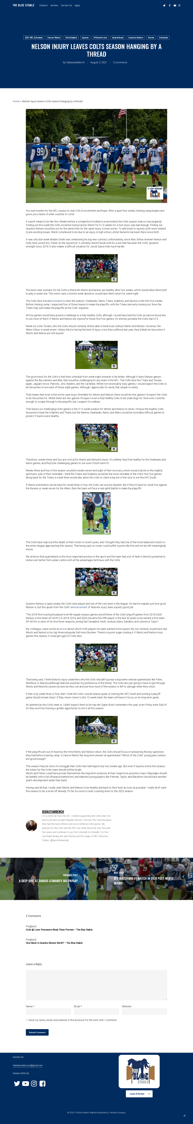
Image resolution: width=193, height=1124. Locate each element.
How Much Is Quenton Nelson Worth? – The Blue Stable (54, 943)
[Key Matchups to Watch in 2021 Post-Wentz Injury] (144, 879)
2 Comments (120, 62)
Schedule (163, 38)
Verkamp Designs (117, 1112)
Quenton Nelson (135, 38)
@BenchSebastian (59, 840)
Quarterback (118, 38)
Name (30, 1006)
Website (126, 1006)
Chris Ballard (71, 38)
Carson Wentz (53, 38)
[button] (139, 1093)
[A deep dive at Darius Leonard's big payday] (48, 879)
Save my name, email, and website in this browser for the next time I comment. (73, 1020)
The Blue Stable (23, 5)
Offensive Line (100, 38)
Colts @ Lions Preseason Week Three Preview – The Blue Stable (59, 929)
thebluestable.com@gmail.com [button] (28, 1065)
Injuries (85, 38)
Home (16, 101)
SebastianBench (75, 62)
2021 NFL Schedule (34, 38)
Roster (151, 38)
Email (78, 1006)
